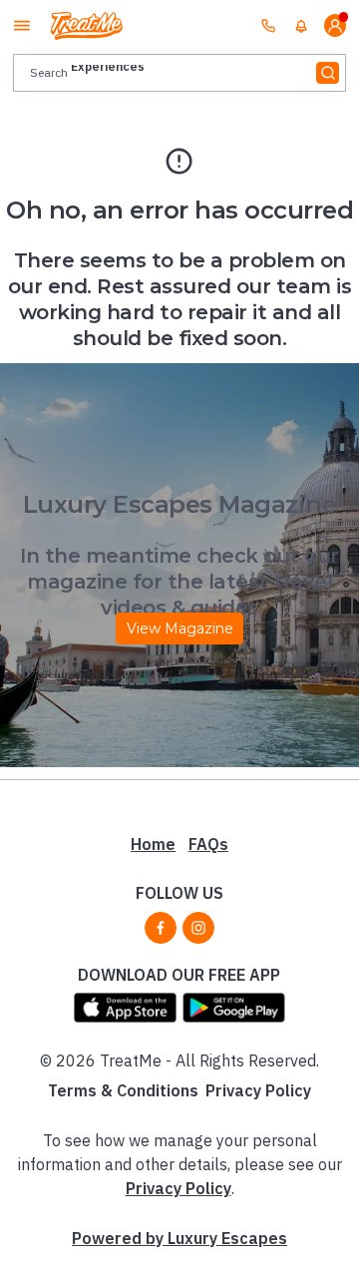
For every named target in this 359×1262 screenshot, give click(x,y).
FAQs (208, 844)
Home (153, 844)
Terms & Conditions (123, 1090)
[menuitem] (301, 26)
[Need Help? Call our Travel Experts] (268, 25)
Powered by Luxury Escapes (179, 1238)
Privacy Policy (258, 1090)
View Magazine (180, 628)
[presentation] (179, 72)
